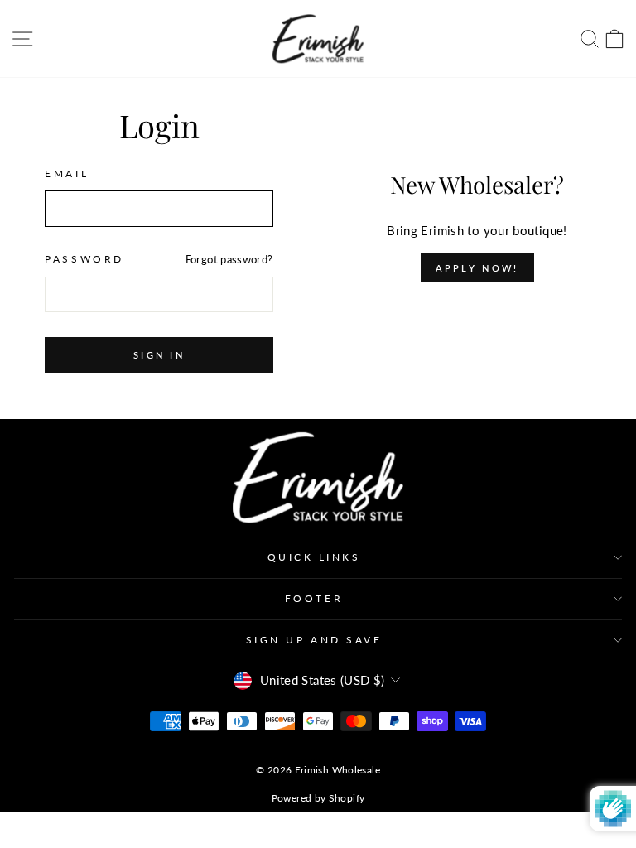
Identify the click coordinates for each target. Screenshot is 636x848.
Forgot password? (229, 259)
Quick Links (314, 557)
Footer (314, 598)
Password (84, 259)
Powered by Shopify (318, 798)
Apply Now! (477, 268)
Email (67, 173)
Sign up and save (314, 640)
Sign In (159, 354)
